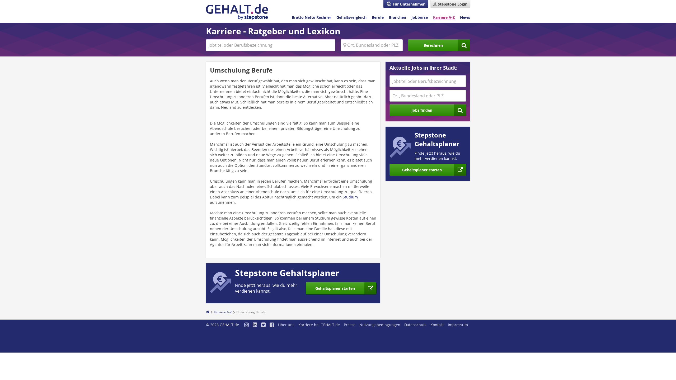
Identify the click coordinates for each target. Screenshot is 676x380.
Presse (349, 324)
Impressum (458, 324)
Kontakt (437, 324)
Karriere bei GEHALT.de (319, 324)
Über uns (286, 324)
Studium (350, 197)
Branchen (397, 17)
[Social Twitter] (263, 325)
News (465, 17)
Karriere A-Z (444, 17)
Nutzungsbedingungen (379, 324)
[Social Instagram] (246, 325)
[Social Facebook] (272, 325)
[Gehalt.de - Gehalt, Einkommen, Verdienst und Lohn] (237, 12)
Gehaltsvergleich (351, 17)
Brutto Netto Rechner (311, 17)
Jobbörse (419, 17)
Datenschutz (415, 324)
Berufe (378, 17)
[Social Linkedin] (255, 325)
